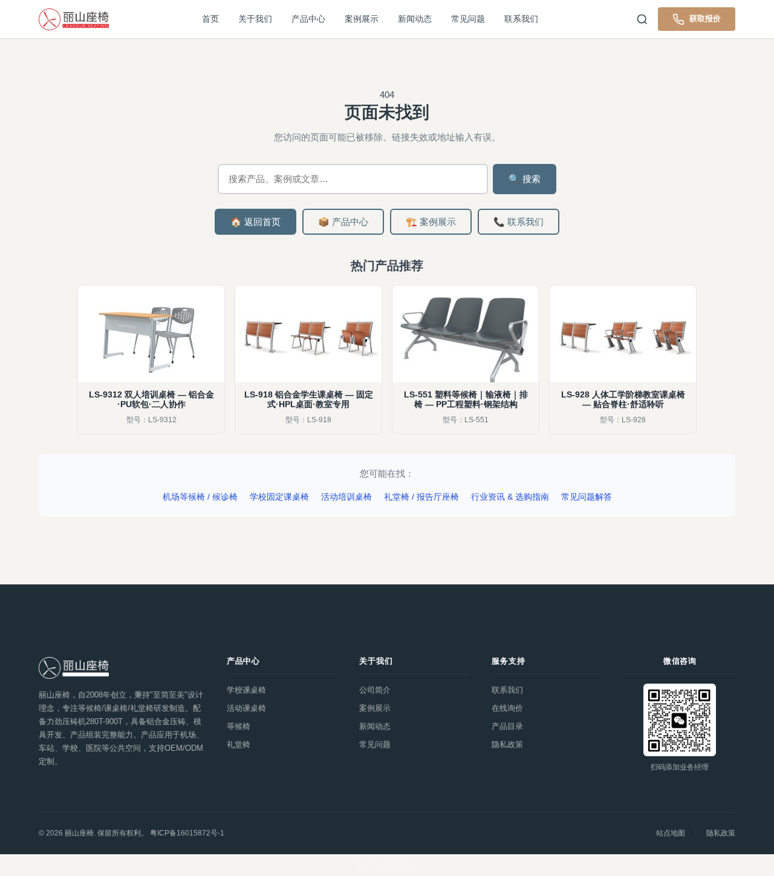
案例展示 (362, 19)
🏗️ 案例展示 (431, 222)
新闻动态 (415, 19)
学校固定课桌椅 (279, 497)
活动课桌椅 (246, 708)
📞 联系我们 (518, 222)
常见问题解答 (586, 497)
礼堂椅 (238, 744)
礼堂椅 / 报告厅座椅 (421, 497)
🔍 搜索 (525, 179)
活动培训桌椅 (346, 497)
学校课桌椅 (246, 690)
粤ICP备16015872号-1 (187, 833)
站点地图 (670, 833)
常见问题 (468, 19)
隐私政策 (507, 744)
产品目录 (507, 726)
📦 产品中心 (343, 222)
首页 (210, 19)
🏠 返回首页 (255, 222)
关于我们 (255, 19)
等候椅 (238, 726)
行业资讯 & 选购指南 (510, 497)
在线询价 (507, 708)
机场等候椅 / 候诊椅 (200, 497)
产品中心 (308, 19)
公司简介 (375, 690)
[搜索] (642, 19)
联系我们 (521, 19)
